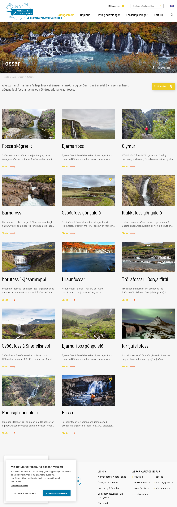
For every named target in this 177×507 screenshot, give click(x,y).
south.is (138, 476)
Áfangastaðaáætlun (108, 482)
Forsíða (6, 77)
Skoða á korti (161, 86)
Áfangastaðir (18, 77)
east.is (159, 476)
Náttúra (30, 77)
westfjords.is (141, 488)
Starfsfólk (103, 503)
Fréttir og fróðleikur (109, 487)
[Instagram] (77, 481)
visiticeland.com (164, 488)
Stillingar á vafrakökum (25, 493)
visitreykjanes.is (143, 494)
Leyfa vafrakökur (56, 493)
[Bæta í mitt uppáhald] (50, 113)
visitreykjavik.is (164, 482)
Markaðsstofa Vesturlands (112, 476)
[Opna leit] (172, 15)
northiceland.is (142, 482)
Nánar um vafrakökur (19, 485)
